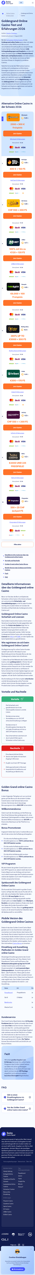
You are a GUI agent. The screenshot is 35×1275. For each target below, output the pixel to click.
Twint (20, 1178)
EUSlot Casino (7, 1214)
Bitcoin (20, 1184)
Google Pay (21, 1181)
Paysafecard (8, 992)
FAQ (6, 577)
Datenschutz (21, 1161)
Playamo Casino (8, 1201)
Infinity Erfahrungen (17, 433)
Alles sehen (17, 544)
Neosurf (20, 1187)
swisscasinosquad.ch (2, 13)
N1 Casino (6, 1209)
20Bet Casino (7, 1212)
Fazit (6, 573)
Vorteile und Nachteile (12, 560)
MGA (12, 636)
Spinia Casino (7, 1206)
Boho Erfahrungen (17, 478)
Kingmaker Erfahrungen (17, 522)
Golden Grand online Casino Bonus (16, 564)
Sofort (20, 1176)
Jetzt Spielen (17, 133)
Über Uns (29, 1161)
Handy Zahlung (7, 1171)
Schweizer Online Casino (15, 40)
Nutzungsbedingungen (10, 1161)
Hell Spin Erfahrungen (17, 180)
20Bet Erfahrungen (17, 264)
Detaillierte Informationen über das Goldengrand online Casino (16, 556)
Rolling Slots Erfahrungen (17, 351)
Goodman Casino (8, 1203)
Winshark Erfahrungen (17, 139)
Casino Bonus (17, 943)
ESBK (19, 636)
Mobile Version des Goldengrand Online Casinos (18, 569)
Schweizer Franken (9, 1189)
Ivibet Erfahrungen (17, 392)
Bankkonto (8, 1002)
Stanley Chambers (11, 33)
